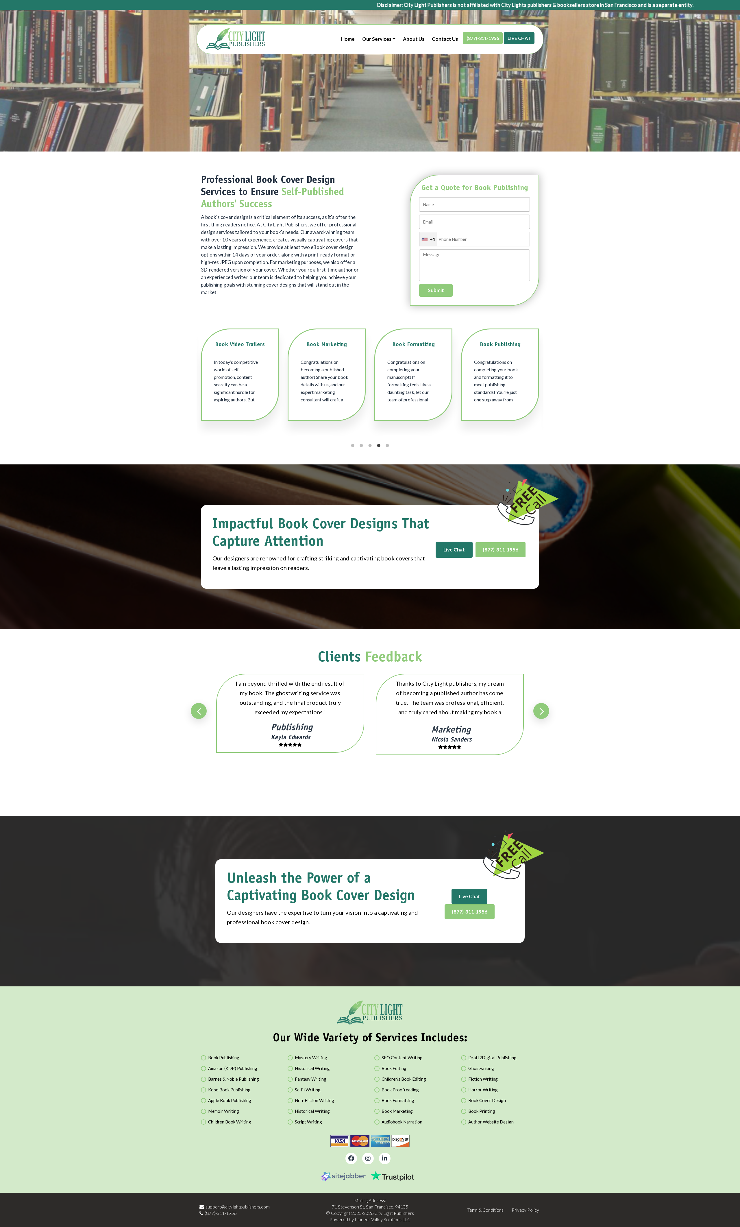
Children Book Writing (229, 1121)
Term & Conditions (485, 1210)
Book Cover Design (487, 1100)
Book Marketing (397, 1111)
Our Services (376, 39)
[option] (240, 378)
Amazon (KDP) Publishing (232, 1068)
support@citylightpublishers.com (238, 1206)
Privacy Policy (525, 1210)
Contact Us (445, 39)
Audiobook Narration (402, 1121)
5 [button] (387, 446)
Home (348, 39)
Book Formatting (398, 1100)
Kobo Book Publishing (229, 1089)
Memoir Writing (223, 1111)
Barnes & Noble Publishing (233, 1079)
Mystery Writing (311, 1057)
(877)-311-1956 (483, 38)
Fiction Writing (483, 1079)
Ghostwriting (481, 1068)
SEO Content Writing (402, 1057)
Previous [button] (199, 711)
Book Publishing (223, 1057)
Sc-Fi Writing (308, 1089)
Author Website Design (491, 1121)
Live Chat (519, 38)
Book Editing (394, 1068)
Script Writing (308, 1121)
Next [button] (541, 711)
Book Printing (481, 1111)
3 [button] (370, 446)
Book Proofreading (400, 1089)
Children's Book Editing (404, 1079)
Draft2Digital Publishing (492, 1057)
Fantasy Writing (310, 1079)
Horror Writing (483, 1089)
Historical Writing (312, 1068)
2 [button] (361, 446)
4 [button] (379, 446)
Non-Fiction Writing (314, 1100)
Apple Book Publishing (229, 1100)
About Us (413, 39)
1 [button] (353, 446)
